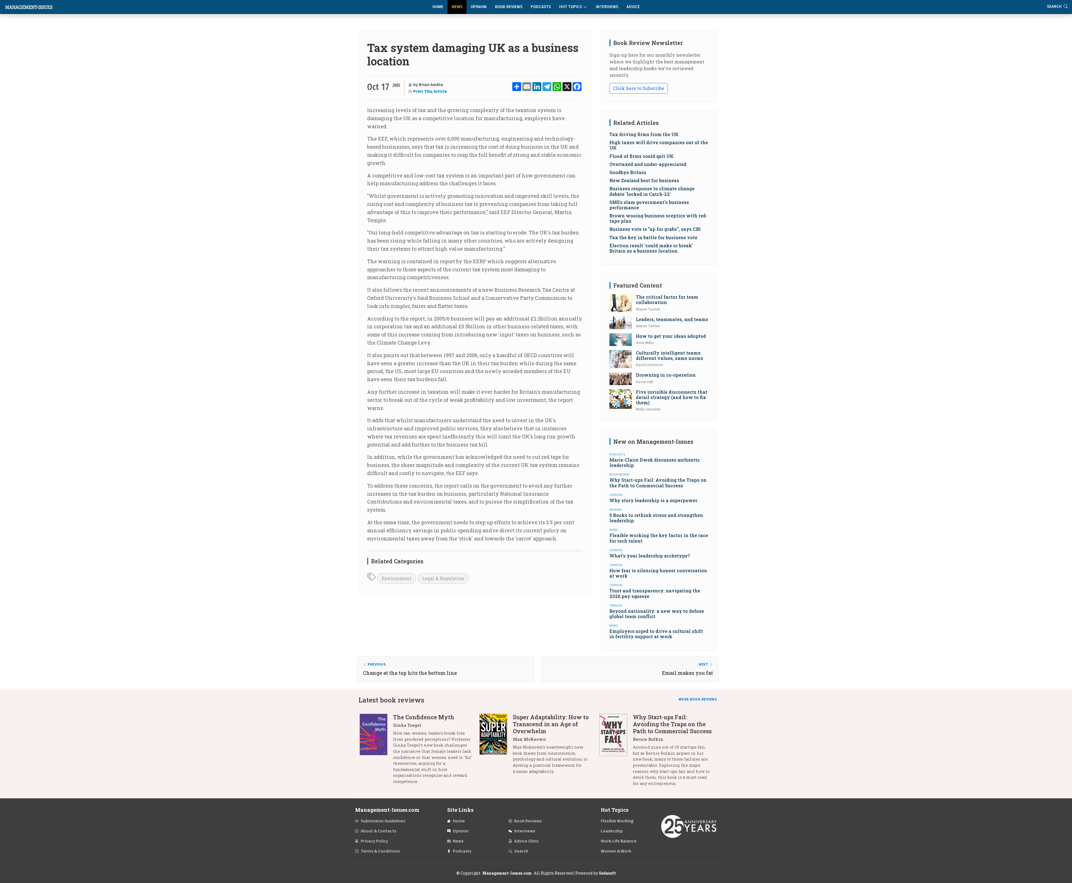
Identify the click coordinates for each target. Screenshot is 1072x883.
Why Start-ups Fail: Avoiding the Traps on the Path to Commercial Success (658, 482)
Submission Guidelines (383, 821)
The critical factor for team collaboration (667, 299)
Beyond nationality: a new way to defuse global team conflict (656, 613)
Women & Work (616, 851)
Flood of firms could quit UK (641, 156)
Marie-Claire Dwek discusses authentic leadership (654, 462)
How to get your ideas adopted (671, 336)
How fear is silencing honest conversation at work (658, 573)
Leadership (612, 831)
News (457, 7)
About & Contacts (378, 831)
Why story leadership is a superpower (653, 500)
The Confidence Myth (423, 717)
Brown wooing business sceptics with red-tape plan (658, 218)
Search (521, 851)
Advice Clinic (526, 841)
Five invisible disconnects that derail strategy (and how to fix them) (671, 397)
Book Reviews (508, 7)
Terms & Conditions (380, 851)
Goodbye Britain (627, 172)
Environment (396, 578)
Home (437, 7)
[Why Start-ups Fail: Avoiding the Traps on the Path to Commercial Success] (616, 752)
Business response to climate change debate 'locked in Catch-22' (652, 191)
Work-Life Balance (618, 841)
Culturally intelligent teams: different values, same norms (669, 355)
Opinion (479, 7)
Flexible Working (617, 821)
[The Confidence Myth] (376, 751)
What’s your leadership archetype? (649, 556)
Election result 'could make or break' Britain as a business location (651, 248)
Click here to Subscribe (638, 88)
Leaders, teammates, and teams (672, 319)
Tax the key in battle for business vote (653, 237)
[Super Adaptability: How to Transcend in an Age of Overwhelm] (496, 746)
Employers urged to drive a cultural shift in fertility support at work (656, 633)
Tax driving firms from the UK (644, 134)
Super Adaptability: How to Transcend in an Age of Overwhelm (551, 724)
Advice (633, 7)
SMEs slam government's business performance (649, 204)
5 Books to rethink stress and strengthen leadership (656, 517)
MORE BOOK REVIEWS (698, 699)
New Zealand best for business (644, 180)
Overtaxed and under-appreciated (647, 164)
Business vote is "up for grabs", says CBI (655, 229)
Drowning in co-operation (666, 375)
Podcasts (541, 7)
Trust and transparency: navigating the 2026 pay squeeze (654, 593)
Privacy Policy (374, 841)
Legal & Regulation (443, 578)
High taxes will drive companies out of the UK (658, 145)
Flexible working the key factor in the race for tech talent (658, 537)
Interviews (607, 7)
